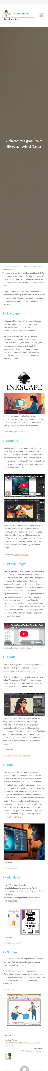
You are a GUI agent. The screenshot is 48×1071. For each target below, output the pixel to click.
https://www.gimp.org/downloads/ (16, 756)
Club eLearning (10, 19)
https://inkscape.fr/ (20, 432)
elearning (12, 269)
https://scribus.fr (9, 989)
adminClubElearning (12, 266)
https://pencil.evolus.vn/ (23, 648)
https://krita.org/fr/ (10, 868)
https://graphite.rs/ (21, 555)
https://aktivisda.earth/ (11, 943)
